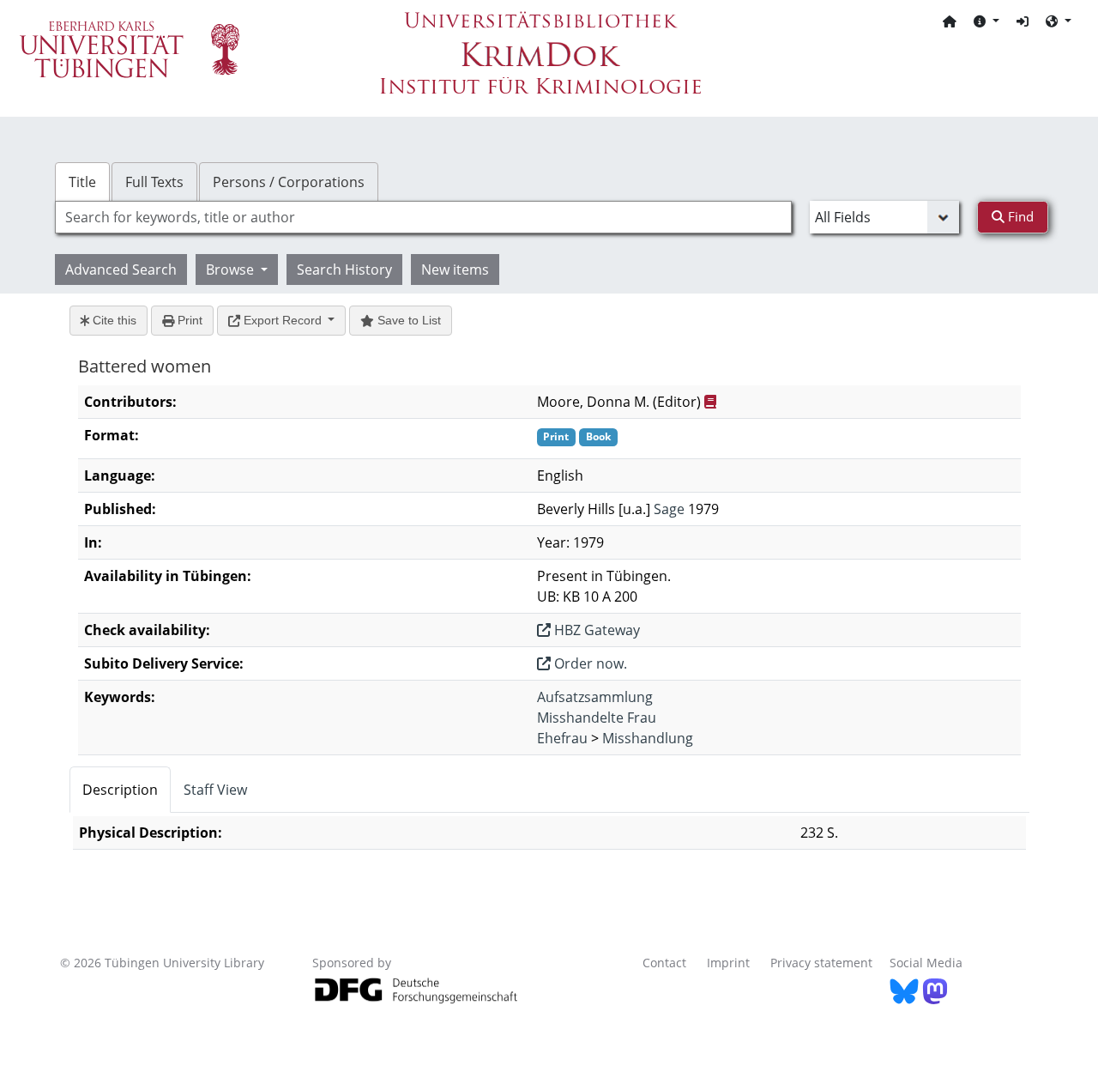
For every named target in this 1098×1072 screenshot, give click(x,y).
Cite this (112, 320)
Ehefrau (562, 738)
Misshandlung (647, 738)
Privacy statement (821, 962)
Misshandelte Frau (596, 717)
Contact (664, 962)
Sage (669, 509)
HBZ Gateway (595, 630)
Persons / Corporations (289, 182)
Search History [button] (344, 269)
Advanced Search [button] (121, 269)
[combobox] (423, 217)
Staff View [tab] (215, 789)
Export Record (282, 320)
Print (188, 320)
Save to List (407, 320)
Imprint (728, 962)
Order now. (589, 663)
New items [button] (455, 269)
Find (1019, 216)
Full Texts (154, 182)
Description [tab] (120, 789)
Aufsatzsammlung (595, 696)
